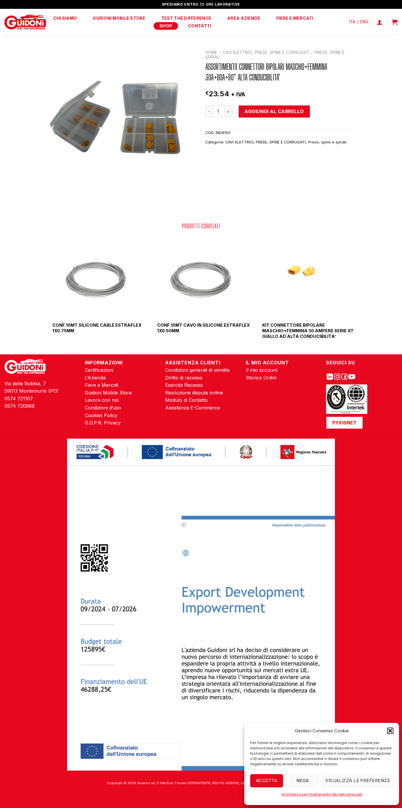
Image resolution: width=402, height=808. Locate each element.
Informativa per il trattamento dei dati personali (321, 794)
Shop (166, 25)
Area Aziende (243, 18)
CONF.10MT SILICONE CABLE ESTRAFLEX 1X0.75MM (97, 328)
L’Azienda (95, 378)
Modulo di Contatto (186, 400)
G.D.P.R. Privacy (103, 423)
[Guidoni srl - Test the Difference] (25, 22)
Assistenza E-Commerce (192, 408)
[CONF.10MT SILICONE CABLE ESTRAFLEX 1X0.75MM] (96, 276)
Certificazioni (99, 370)
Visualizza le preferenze (357, 780)
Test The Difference (186, 18)
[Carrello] (395, 22)
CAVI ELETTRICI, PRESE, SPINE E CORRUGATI (266, 52)
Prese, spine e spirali (327, 142)
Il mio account (262, 370)
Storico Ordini (261, 378)
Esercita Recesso (184, 385)
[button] (390, 731)
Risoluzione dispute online (194, 393)
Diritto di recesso (183, 378)
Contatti (199, 25)
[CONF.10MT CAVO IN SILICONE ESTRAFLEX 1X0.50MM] (201, 276)
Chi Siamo (65, 18)
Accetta (266, 780)
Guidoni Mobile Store (119, 18)
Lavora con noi (102, 400)
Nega (302, 780)
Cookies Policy (101, 415)
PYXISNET (344, 423)
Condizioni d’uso (103, 408)
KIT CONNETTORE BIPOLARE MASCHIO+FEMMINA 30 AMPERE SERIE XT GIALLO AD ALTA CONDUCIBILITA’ (308, 330)
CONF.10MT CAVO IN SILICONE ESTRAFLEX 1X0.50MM (203, 328)
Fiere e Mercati (294, 18)
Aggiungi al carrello (274, 111)
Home (211, 52)
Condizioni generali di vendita (197, 370)
